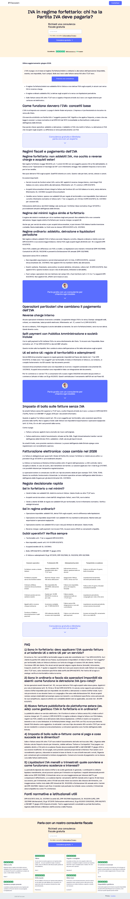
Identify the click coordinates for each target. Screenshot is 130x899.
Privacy (107, 896)
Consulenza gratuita (63, 40)
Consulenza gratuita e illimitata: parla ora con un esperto (65, 138)
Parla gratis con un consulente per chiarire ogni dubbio (65, 293)
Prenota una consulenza (65, 79)
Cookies (113, 896)
